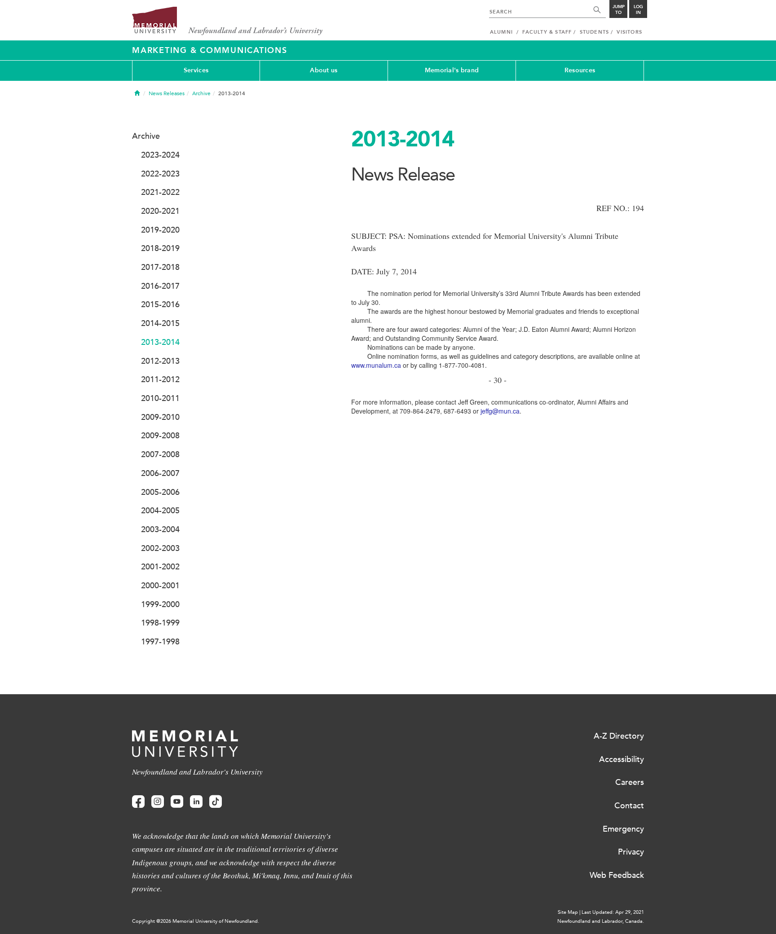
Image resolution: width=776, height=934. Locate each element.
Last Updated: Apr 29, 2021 (613, 912)
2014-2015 (160, 323)
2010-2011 (160, 398)
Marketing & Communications (209, 50)
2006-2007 (160, 473)
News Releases (167, 93)
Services (196, 70)
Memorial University (227, 21)
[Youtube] (177, 801)
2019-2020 (160, 230)
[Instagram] (157, 801)
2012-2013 (160, 361)
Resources (579, 70)
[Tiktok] (215, 801)
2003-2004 (160, 529)
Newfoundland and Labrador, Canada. (600, 921)
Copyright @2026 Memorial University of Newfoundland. (195, 921)
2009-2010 (160, 417)
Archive (201, 93)
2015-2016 (160, 304)
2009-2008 (160, 436)
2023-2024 (160, 155)
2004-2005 (160, 510)
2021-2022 (160, 192)
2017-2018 (160, 267)
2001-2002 (160, 567)
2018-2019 (160, 248)
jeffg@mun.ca (499, 410)
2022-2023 (160, 174)
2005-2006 (160, 492)
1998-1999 (160, 623)
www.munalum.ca (376, 365)
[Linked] (196, 801)
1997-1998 (160, 642)
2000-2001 (160, 585)
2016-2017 (160, 286)
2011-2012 (160, 379)
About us (323, 70)
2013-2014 (160, 342)
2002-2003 (160, 548)
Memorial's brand (452, 70)
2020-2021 (160, 211)
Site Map (568, 912)
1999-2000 (160, 604)
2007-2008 (160, 454)
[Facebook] (138, 801)
